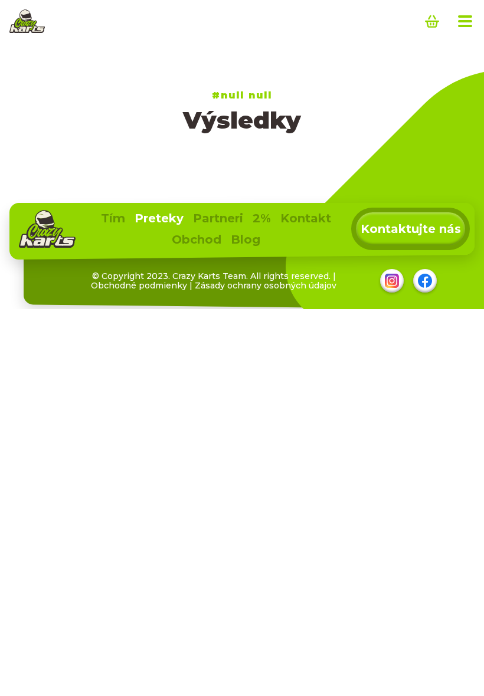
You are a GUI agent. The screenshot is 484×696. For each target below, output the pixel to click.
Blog (245, 239)
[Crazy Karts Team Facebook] (425, 281)
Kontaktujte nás (411, 229)
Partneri (218, 218)
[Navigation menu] (465, 21)
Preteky (159, 218)
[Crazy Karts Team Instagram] (392, 281)
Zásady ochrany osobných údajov (265, 285)
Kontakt (305, 218)
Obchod (196, 239)
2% (262, 218)
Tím (113, 218)
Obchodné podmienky (139, 285)
